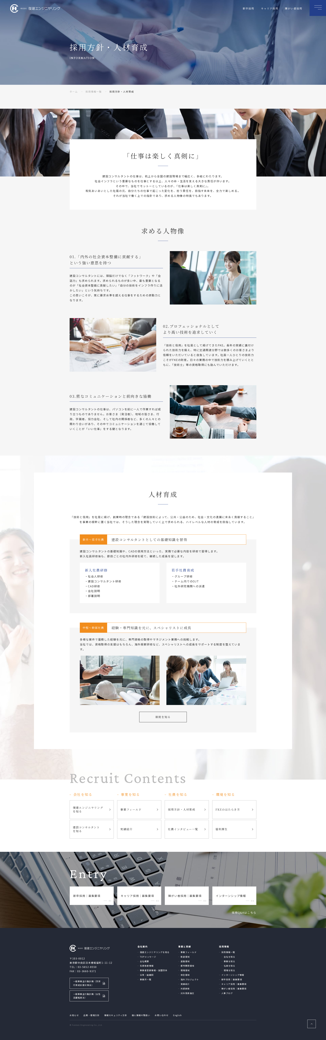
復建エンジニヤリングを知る (155, 952)
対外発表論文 (187, 993)
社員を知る (229, 965)
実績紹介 (185, 984)
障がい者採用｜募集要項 (234, 988)
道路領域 (185, 961)
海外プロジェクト (190, 979)
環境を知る (229, 970)
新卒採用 (248, 8)
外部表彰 (185, 988)
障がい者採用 (293, 8)
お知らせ (74, 1015)
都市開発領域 (187, 965)
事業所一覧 (145, 979)
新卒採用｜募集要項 (231, 979)
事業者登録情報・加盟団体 (153, 970)
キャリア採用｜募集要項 (234, 984)
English (177, 1015)
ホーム (74, 91)
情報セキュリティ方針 (115, 1015)
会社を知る (229, 956)
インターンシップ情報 (232, 974)
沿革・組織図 (147, 974)
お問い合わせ (162, 1015)
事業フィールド (189, 952)
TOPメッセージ (148, 956)
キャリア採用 (269, 8)
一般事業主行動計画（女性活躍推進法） (87, 996)
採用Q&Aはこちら (244, 912)
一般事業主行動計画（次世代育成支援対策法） (87, 983)
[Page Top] (311, 1024)
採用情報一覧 (94, 91)
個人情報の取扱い (141, 1015)
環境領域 (185, 970)
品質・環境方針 (91, 1015)
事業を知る (229, 961)
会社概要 (144, 961)
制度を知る (163, 717)
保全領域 (185, 974)
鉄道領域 (185, 956)
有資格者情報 (147, 965)
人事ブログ (227, 993)
